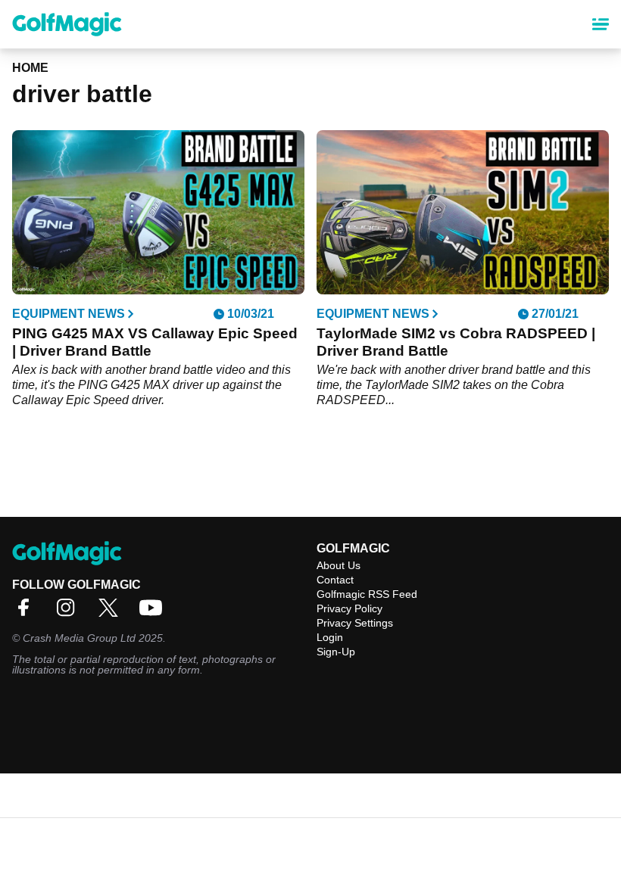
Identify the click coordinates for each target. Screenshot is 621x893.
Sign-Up (336, 651)
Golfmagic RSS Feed (367, 594)
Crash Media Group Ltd (79, 638)
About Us (338, 565)
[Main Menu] (600, 24)
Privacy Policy (349, 608)
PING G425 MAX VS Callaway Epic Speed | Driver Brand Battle (155, 342)
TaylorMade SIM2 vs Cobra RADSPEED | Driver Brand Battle (456, 342)
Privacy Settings (355, 623)
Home (30, 67)
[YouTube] (154, 612)
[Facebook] (27, 612)
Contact (335, 579)
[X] (112, 612)
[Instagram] (70, 612)
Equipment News (68, 314)
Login (330, 637)
